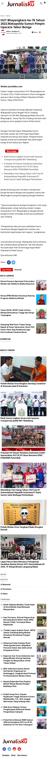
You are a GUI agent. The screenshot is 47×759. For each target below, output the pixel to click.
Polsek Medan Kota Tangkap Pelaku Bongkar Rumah (22, 528)
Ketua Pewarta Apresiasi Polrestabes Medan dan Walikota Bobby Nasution (18, 282)
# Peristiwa (6, 589)
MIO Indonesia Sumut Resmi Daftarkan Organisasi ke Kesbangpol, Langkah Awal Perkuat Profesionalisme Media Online (19, 672)
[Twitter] (13, 262)
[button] (45, 1)
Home (2, 16)
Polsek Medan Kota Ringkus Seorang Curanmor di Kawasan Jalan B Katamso (23, 384)
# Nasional (5, 584)
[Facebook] (9, 262)
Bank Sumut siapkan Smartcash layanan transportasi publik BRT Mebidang (20, 419)
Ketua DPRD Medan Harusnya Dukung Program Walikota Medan (18, 296)
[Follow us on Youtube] (19, 749)
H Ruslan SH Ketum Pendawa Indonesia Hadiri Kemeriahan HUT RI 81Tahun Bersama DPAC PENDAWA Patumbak (23, 166)
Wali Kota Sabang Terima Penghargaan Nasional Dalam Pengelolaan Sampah (17, 709)
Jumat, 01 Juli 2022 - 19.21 (13, 33)
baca (35, 32)
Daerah (8, 16)
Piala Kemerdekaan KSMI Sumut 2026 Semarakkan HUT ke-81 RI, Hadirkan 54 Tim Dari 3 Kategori (18, 722)
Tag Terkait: (7, 270)
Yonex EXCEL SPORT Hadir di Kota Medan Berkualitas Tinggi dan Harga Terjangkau (17, 312)
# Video (4, 593)
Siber (13, 755)
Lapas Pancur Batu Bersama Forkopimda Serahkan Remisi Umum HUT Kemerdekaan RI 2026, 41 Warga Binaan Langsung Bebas (23, 564)
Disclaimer (22, 755)
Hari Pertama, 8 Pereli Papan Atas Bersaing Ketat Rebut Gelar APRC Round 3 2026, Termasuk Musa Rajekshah (19, 621)
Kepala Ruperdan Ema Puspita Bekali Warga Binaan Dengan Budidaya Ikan (17, 684)
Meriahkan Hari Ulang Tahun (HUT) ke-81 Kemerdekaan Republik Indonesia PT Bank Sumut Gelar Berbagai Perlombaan (23, 176)
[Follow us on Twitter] (9, 749)
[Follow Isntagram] (14, 749)
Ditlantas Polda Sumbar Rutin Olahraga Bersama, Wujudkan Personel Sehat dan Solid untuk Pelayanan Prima (17, 646)
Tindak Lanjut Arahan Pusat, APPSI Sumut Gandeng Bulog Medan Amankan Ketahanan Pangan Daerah (19, 634)
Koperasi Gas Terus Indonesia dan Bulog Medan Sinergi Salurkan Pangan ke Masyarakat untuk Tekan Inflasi (18, 659)
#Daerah (18, 270)
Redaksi (5, 755)
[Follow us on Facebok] (4, 749)
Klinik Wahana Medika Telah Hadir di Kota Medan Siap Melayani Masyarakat (19, 607)
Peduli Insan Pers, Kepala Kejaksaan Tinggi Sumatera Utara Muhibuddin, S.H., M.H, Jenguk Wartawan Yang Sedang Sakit (19, 698)
